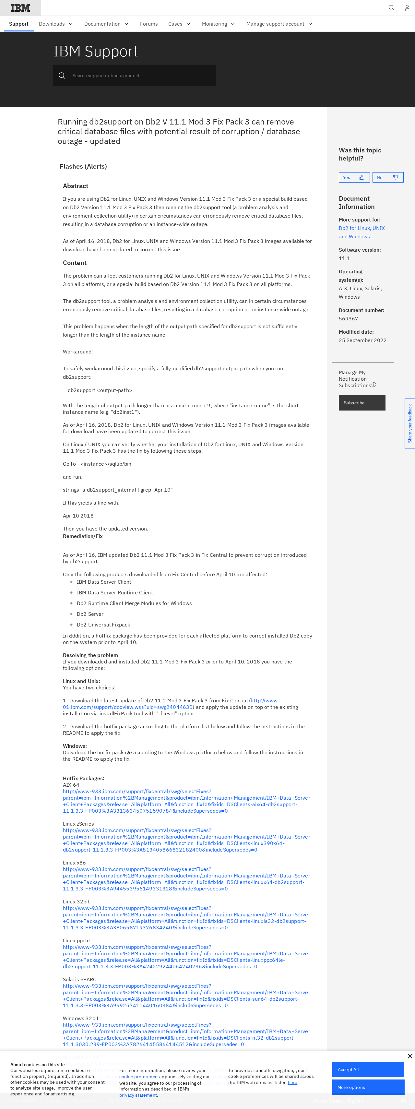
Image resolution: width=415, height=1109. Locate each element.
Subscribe (354, 403)
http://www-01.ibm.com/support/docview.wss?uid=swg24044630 (171, 703)
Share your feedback (410, 423)
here (293, 1082)
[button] (410, 1056)
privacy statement (138, 1095)
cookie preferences (139, 1076)
